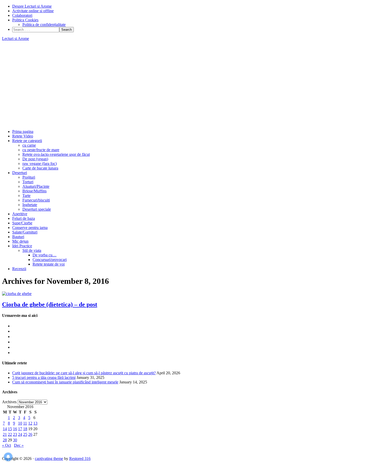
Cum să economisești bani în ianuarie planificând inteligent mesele (65, 382)
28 (5, 440)
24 (20, 434)
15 (10, 429)
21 (5, 434)
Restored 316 (80, 458)
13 (35, 423)
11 (25, 423)
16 (15, 429)
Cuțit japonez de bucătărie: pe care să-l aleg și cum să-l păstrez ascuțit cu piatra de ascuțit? (84, 373)
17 (20, 429)
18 (25, 429)
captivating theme (49, 458)
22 (10, 434)
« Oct (6, 445)
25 (25, 434)
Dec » (19, 445)
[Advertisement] (187, 85)
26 (30, 434)
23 (15, 434)
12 (30, 423)
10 (20, 423)
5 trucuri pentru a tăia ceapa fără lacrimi (44, 377)
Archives (9, 402)
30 (15, 440)
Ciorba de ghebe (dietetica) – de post (49, 304)
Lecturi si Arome (15, 38)
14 (5, 429)
